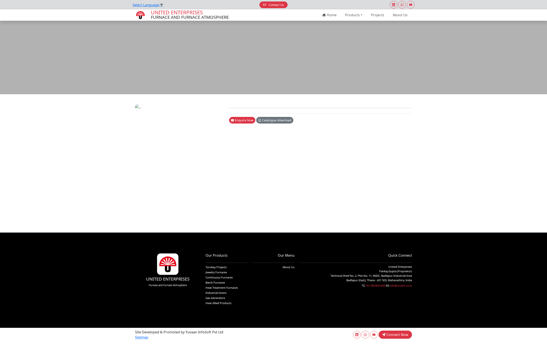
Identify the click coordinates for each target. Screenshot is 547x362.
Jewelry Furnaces (216, 272)
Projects (377, 15)
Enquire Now (243, 120)
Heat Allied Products (218, 303)
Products (352, 15)
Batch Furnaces (215, 282)
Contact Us (276, 5)
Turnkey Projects (216, 267)
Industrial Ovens (216, 293)
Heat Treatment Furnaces (222, 288)
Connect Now (397, 334)
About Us (400, 15)
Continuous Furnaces (219, 277)
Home (331, 15)
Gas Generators (215, 298)
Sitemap (141, 337)
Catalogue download (276, 120)
